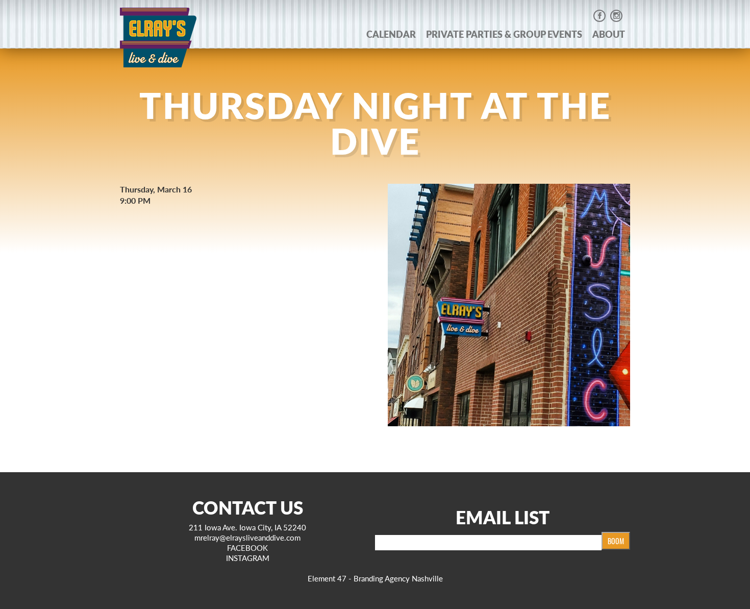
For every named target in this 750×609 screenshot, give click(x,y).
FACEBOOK (247, 547)
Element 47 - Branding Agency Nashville (375, 578)
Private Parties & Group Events (504, 34)
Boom (616, 540)
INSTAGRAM (247, 557)
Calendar (391, 34)
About (608, 34)
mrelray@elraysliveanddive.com (247, 537)
